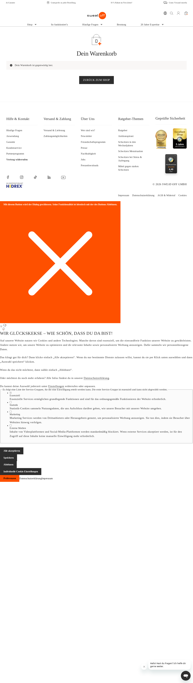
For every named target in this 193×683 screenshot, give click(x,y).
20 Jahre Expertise (150, 24)
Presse (84, 148)
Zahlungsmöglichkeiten (56, 136)
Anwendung (12, 136)
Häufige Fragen (90, 24)
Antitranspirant (126, 136)
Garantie (10, 142)
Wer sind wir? (88, 130)
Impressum (123, 195)
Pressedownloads (89, 165)
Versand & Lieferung (54, 130)
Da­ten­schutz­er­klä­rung (143, 195)
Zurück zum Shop (96, 79)
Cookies (182, 195)
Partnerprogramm (15, 153)
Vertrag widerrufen (17, 159)
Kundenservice (14, 148)
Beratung (121, 24)
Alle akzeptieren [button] (11, 450)
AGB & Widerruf (166, 195)
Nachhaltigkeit (88, 153)
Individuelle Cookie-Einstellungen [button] (20, 471)
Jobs (83, 159)
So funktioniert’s (59, 24)
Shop (29, 24)
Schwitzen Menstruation (130, 151)
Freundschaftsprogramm (93, 142)
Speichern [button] (8, 457)
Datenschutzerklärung (96, 378)
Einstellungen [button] (56, 386)
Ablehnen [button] (8, 464)
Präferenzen (9, 478)
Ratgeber (122, 130)
